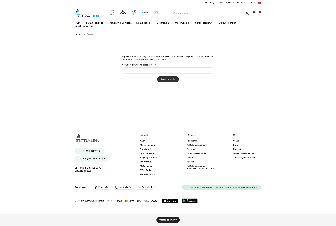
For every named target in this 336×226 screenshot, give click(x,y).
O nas (205, 2)
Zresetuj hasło (168, 79)
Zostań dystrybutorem (235, 2)
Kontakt (220, 2)
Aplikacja (251, 2)
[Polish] (259, 2)
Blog (212, 2)
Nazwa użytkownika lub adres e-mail (139, 65)
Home (77, 34)
